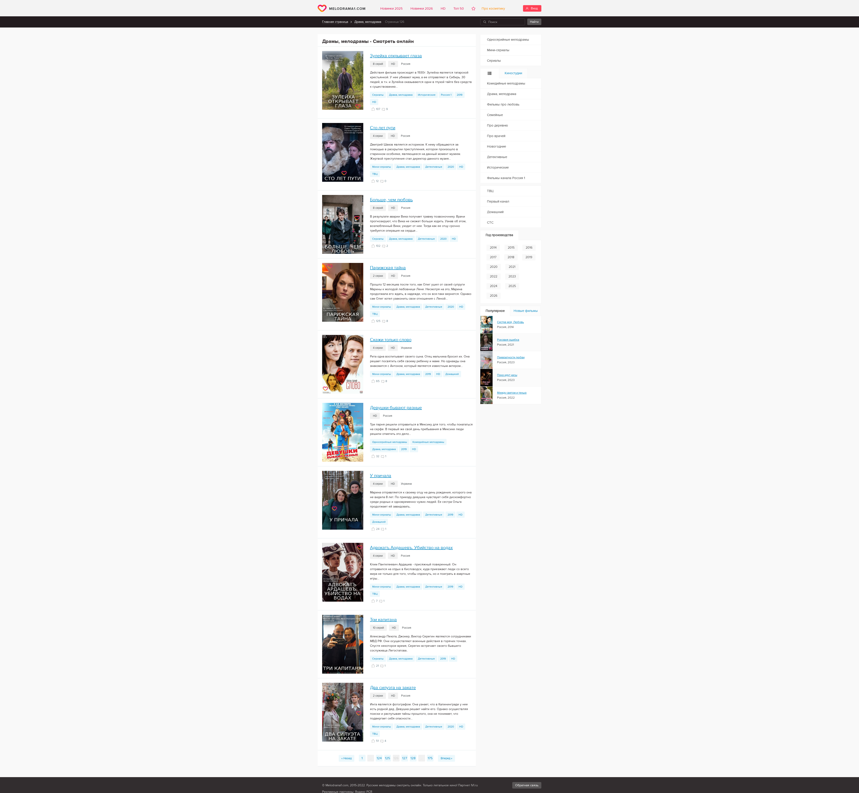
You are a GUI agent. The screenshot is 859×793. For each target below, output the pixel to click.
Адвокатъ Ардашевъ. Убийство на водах (411, 547)
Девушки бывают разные (396, 407)
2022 (493, 276)
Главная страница (335, 22)
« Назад (346, 758)
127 (404, 758)
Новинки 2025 (391, 8)
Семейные (495, 115)
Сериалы (378, 94)
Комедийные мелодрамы (428, 442)
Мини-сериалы (381, 166)
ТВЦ (375, 174)
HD (443, 8)
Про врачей (496, 136)
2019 (459, 94)
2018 (511, 257)
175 (430, 758)
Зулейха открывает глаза (396, 56)
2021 (512, 267)
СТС (490, 222)
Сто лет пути (382, 128)
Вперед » (446, 758)
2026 (493, 296)
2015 (511, 248)
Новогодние (496, 146)
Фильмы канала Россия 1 (506, 178)
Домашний (452, 374)
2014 (493, 248)
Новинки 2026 (421, 8)
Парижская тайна (388, 268)
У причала (380, 475)
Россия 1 (446, 94)
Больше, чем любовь (391, 200)
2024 (493, 286)
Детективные (433, 166)
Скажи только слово (390, 340)
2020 (451, 166)
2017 (493, 257)
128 (413, 758)
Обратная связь (526, 785)
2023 (512, 276)
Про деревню (497, 125)
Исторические (427, 94)
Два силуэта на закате (393, 687)
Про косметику (492, 8)
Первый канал (498, 201)
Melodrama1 (341, 8)
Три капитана (383, 619)
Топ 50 (458, 8)
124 (379, 758)
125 (387, 758)
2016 (529, 248)
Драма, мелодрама (367, 22)
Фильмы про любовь (503, 104)
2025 (512, 286)
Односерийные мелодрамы (389, 442)
